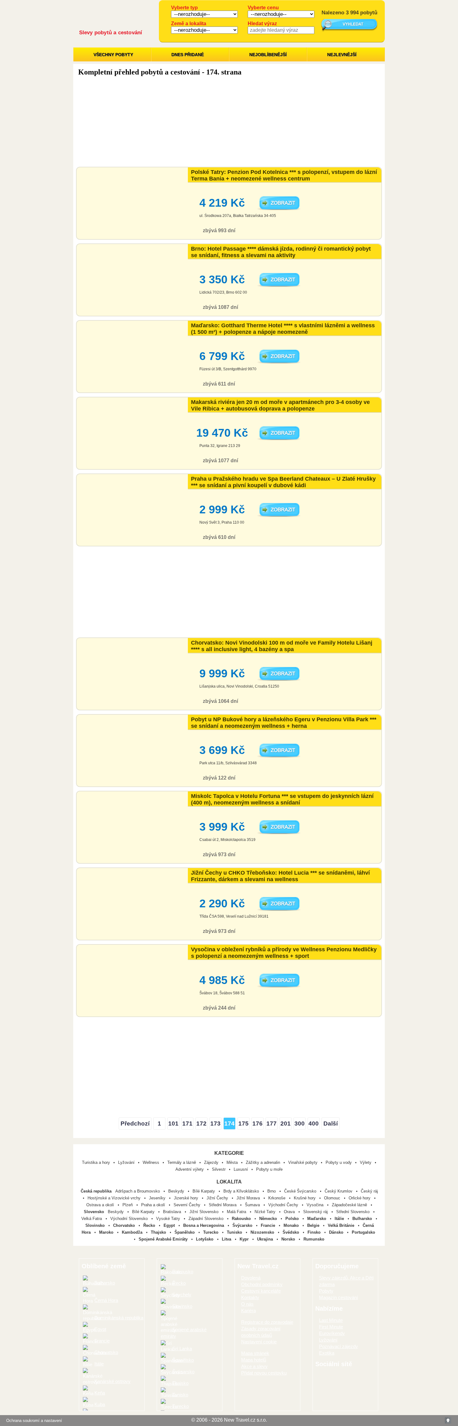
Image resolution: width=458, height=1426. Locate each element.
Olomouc (332, 1198)
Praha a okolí (153, 1205)
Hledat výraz (262, 23)
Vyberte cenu (263, 7)
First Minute (331, 1326)
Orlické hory (360, 1198)
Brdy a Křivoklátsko (241, 1191)
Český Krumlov (339, 1191)
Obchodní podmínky (262, 1284)
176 (257, 1123)
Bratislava (172, 1211)
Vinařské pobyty (302, 1162)
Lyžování (126, 1162)
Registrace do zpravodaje (267, 1322)
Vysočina (316, 1205)
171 (187, 1123)
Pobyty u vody (339, 1162)
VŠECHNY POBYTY (113, 54)
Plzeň (128, 1205)
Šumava (253, 1205)
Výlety (365, 1162)
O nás (247, 1304)
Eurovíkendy (332, 1333)
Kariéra (248, 1310)
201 (285, 1123)
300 (299, 1123)
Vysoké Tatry (168, 1218)
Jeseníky (158, 1198)
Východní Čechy (283, 1205)
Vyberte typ (184, 7)
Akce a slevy (254, 1366)
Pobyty (326, 1291)
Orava (290, 1211)
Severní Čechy (188, 1205)
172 (201, 1123)
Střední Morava (223, 1205)
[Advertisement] (229, 123)
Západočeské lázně (350, 1205)
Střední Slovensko (353, 1211)
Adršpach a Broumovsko (138, 1191)
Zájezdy (211, 1162)
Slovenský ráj (316, 1211)
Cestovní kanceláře (261, 1291)
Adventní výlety (189, 1169)
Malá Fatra (237, 1211)
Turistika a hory (96, 1162)
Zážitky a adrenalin (263, 1162)
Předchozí (135, 1123)
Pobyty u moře (269, 1169)
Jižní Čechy (218, 1198)
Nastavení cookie (259, 1341)
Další (330, 1123)
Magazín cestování (338, 1297)
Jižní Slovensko (204, 1211)
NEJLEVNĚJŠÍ (341, 54)
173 (215, 1123)
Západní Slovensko (206, 1218)
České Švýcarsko (300, 1191)
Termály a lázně (181, 1162)
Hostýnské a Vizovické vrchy (115, 1198)
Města (232, 1162)
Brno (272, 1191)
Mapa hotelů (253, 1359)
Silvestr (219, 1169)
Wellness (151, 1162)
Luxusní (241, 1169)
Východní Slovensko (129, 1218)
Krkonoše (277, 1198)
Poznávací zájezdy (338, 1346)
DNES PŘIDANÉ (187, 54)
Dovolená (250, 1277)
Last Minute (331, 1320)
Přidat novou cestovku (264, 1373)
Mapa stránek (255, 1353)
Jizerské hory (186, 1198)
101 (173, 1123)
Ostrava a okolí (100, 1205)
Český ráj (369, 1191)
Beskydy (176, 1191)
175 (243, 1123)
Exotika (326, 1353)
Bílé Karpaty (204, 1191)
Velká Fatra (92, 1218)
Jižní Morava (248, 1198)
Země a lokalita (188, 23)
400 (313, 1123)
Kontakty (250, 1297)
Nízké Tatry (266, 1211)
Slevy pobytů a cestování (110, 33)
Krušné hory (305, 1198)
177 (271, 1123)
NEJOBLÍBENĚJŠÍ (268, 54)
